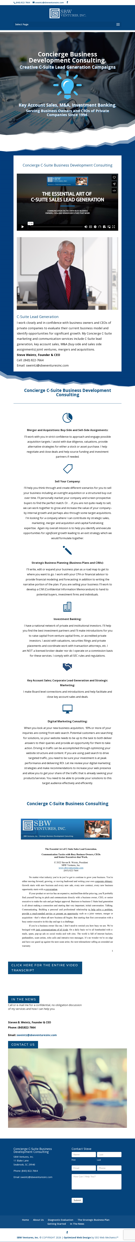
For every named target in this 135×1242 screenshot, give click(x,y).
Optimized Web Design (77, 1237)
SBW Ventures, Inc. (28, 1237)
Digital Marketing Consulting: (67, 721)
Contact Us (23, 1044)
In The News (77, 1223)
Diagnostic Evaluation (60, 1219)
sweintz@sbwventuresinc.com (37, 1035)
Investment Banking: (67, 619)
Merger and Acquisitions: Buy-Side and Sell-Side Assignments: (67, 430)
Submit (77, 1200)
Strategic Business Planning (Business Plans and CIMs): (68, 563)
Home (25, 1219)
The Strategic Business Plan (93, 1219)
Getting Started (56, 1223)
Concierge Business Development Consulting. (67, 57)
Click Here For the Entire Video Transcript (44, 967)
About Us (38, 1219)
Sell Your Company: (67, 481)
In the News (23, 999)
